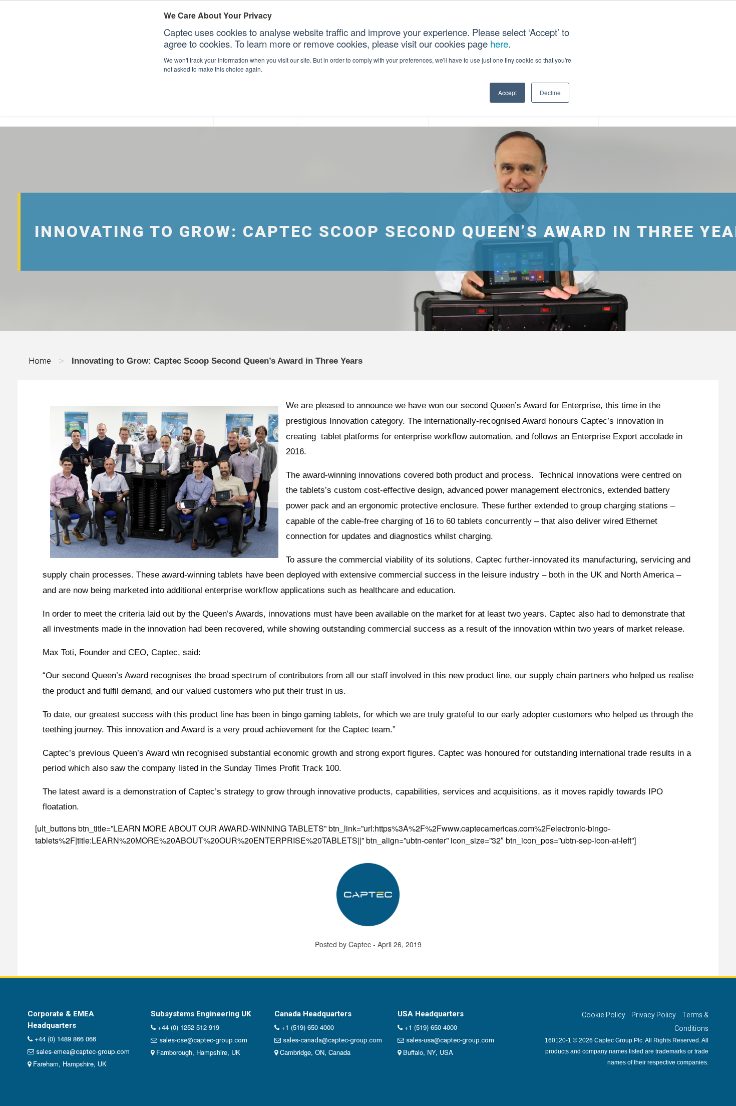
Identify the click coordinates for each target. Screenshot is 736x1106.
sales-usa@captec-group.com (450, 1040)
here (499, 43)
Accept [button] (507, 92)
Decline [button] (550, 92)
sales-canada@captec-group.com (332, 1040)
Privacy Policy (653, 1015)
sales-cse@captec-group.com (203, 1040)
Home (40, 361)
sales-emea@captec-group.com (83, 1051)
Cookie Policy (603, 1015)
